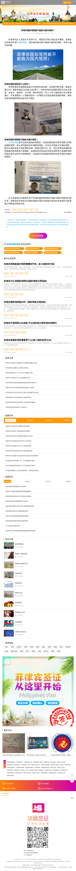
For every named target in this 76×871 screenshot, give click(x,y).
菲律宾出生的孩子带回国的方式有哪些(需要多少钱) (21, 363)
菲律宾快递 (46, 762)
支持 (12, 647)
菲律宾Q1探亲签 (54, 764)
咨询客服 (39, 236)
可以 (12, 294)
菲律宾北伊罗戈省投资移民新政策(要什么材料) (19, 387)
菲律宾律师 (53, 762)
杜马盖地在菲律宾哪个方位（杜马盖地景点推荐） (20, 460)
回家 (43, 647)
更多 (72, 798)
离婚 (55, 647)
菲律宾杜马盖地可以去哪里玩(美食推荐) (17, 426)
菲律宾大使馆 (48, 770)
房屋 (31, 647)
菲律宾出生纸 (64, 770)
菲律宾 (14, 209)
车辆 (6, 651)
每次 (61, 647)
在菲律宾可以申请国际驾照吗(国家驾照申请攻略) (20, 531)
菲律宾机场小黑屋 (38, 762)
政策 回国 (14, 651)
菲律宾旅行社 (17, 764)
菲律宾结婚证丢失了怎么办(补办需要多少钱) (19, 373)
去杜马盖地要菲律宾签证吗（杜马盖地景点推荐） (20, 465)
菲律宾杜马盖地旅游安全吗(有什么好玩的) (18, 441)
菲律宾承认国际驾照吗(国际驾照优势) (17, 516)
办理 (21, 315)
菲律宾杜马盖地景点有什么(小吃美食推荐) (18, 446)
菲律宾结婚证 (44, 772)
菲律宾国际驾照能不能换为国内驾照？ (17, 521)
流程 (26, 315)
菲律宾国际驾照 (19, 23)
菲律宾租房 (10, 764)
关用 (25, 647)
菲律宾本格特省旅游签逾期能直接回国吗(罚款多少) (21, 382)
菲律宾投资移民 (20, 767)
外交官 (19, 647)
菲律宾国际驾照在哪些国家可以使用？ (17, 501)
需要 (21, 349)
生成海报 (69, 212)
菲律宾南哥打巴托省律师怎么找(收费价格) (18, 397)
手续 (26, 273)
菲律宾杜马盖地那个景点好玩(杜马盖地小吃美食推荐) (21, 455)
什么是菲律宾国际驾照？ (13, 526)
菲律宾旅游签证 (53, 772)
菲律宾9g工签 (61, 772)
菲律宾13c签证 (61, 767)
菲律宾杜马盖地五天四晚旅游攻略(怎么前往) (19, 436)
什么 (26, 349)
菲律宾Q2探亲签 (45, 764)
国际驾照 (23, 42)
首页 (12, 23)
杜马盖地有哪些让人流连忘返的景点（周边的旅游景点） (22, 470)
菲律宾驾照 (13, 142)
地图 (37, 647)
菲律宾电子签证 (26, 764)
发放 (58, 651)
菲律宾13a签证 (36, 772)
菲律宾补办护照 (27, 772)
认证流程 (23, 332)
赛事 (33, 651)
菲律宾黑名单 (18, 772)
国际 (20, 209)
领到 (52, 651)
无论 (6, 647)
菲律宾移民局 (56, 770)
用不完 (46, 651)
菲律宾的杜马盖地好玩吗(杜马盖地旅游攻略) (19, 451)
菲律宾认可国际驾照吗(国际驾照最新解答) (18, 491)
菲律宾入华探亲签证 (65, 764)
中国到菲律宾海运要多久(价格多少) (16, 407)
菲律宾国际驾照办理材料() (14, 248)
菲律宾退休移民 (29, 767)
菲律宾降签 (10, 770)
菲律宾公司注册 (61, 762)
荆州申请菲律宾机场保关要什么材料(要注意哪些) (20, 402)
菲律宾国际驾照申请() (33, 252)
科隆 (21, 651)
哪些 (21, 273)
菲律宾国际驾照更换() (52, 252)
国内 (36, 209)
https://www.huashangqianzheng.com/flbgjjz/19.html (30, 212)
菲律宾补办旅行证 (35, 764)
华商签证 (10, 220)
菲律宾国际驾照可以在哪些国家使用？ (17, 511)
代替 (39, 651)
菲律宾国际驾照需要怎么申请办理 (15, 486)
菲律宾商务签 (10, 775)
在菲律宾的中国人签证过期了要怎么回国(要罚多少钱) (21, 392)
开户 (27, 651)
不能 (31, 209)
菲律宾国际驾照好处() (34, 248)
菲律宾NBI (41, 770)
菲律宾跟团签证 (11, 762)
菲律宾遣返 (37, 767)
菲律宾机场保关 (11, 767)
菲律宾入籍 (53, 767)
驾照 (25, 209)
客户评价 (67, 2)
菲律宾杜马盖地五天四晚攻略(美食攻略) (17, 431)
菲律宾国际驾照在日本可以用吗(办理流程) (18, 496)
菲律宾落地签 (10, 772)
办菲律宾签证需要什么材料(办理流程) (17, 368)
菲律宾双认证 (19, 762)
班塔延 (68, 647)
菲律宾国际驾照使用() (53, 248)
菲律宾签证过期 (28, 762)
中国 (12, 332)
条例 (49, 647)
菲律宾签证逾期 (33, 770)
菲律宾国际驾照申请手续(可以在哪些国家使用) (19, 506)
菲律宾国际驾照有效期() (13, 252)
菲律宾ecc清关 (24, 770)
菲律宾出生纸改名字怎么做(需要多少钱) (17, 377)
